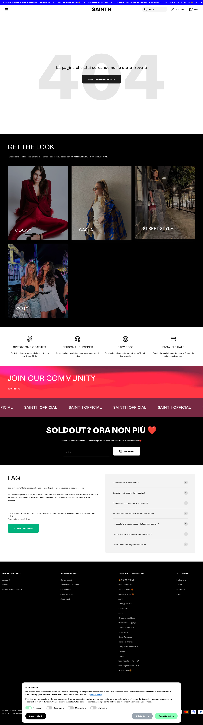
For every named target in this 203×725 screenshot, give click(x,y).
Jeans (121, 656)
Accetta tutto (166, 716)
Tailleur (121, 651)
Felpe (120, 613)
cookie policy (96, 694)
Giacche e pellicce (126, 617)
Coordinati (123, 608)
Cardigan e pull (125, 603)
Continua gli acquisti (101, 79)
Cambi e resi (66, 579)
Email (179, 594)
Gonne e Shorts (125, 641)
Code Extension (125, 636)
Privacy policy (66, 594)
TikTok (179, 584)
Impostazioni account (12, 589)
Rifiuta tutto (142, 716)
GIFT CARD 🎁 (125, 670)
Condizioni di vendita (69, 584)
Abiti (120, 598)
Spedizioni (65, 598)
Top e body (123, 632)
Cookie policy (66, 589)
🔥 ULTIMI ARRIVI (126, 579)
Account (6, 579)
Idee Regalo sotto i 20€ (129, 665)
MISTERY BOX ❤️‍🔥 (126, 594)
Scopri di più (35, 716)
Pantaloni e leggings (127, 622)
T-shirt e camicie (126, 627)
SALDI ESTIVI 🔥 (125, 589)
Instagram (181, 579)
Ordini (5, 584)
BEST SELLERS (125, 584)
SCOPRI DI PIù (14, 388)
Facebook (181, 589)
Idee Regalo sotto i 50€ (129, 660)
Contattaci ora (23, 528)
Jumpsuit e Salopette (128, 646)
